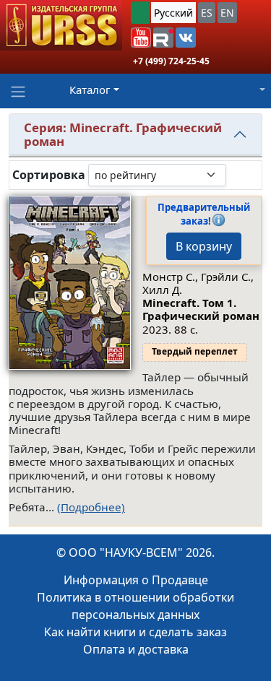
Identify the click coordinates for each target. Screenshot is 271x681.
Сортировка (48, 175)
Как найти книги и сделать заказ (135, 632)
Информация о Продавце (136, 580)
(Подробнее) (91, 507)
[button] (141, 37)
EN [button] (227, 12)
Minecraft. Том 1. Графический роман (200, 309)
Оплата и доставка (136, 649)
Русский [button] (173, 12)
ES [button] (206, 12)
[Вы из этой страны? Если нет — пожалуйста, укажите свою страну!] (140, 12)
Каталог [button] (90, 89)
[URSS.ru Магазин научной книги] (61, 25)
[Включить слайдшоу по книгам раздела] (238, 175)
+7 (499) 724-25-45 (171, 61)
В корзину (204, 246)
